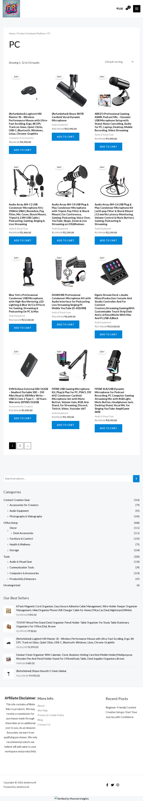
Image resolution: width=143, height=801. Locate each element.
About (41, 705)
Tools (6, 556)
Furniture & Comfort (21, 538)
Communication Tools (22, 567)
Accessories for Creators (24, 505)
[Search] (136, 478)
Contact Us (43, 724)
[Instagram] (117, 785)
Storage (14, 550)
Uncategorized (11, 585)
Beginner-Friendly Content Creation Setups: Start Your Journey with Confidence (121, 712)
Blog (40, 719)
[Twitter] (112, 785)
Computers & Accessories (24, 573)
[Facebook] (107, 785)
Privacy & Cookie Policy (50, 715)
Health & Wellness (20, 544)
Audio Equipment (19, 510)
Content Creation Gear (16, 499)
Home (12, 33)
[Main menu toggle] (136, 8)
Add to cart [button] (22, 150)
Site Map (42, 710)
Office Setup (10, 522)
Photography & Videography (26, 516)
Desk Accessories (23, 533)
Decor (13, 527)
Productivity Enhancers (23, 578)
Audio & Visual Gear (21, 561)
